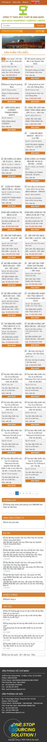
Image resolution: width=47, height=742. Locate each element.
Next (43, 42)
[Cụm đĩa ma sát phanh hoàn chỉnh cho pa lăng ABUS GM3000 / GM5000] (35, 189)
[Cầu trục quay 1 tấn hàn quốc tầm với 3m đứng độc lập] (11, 61)
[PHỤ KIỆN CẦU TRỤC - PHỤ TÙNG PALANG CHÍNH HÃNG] (23, 10)
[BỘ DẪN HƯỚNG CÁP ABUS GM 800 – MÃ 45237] (35, 324)
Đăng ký (25, 2)
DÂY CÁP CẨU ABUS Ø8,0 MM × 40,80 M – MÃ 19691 (35, 250)
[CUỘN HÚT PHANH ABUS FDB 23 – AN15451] (11, 187)
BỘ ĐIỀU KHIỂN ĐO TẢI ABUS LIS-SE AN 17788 (34, 222)
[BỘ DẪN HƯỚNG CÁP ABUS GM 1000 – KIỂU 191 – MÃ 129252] (11, 295)
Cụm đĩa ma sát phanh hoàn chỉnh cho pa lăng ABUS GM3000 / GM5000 (34, 200)
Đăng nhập (16, 2)
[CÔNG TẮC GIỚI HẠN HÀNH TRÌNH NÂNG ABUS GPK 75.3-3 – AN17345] (35, 110)
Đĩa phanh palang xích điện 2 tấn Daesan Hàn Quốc (34, 71)
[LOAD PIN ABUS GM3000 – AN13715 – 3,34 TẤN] (35, 135)
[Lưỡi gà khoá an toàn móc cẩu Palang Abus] (35, 85)
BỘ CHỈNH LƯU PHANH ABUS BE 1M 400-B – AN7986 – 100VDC (34, 174)
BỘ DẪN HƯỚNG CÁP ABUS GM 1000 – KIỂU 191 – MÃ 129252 (10, 309)
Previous (4, 42)
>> (37, 493)
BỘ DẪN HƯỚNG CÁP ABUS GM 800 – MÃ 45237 (35, 337)
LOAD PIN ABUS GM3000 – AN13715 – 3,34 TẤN (34, 145)
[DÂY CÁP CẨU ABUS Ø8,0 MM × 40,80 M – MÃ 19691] (35, 237)
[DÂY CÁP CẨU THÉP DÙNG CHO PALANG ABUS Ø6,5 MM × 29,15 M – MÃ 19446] (35, 266)
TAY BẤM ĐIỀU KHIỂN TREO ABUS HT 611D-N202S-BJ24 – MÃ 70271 (11, 339)
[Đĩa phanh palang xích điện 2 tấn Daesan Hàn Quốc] (35, 61)
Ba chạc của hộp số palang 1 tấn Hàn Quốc (34, 361)
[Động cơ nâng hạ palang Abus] (11, 85)
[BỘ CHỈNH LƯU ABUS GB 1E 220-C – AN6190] (11, 160)
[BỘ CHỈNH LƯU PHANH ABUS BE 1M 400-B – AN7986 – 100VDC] (35, 161)
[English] (37, 2)
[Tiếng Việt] (33, 2)
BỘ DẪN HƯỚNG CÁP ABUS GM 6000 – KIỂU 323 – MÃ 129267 (10, 278)
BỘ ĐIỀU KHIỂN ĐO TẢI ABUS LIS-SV (10, 222)
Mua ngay (12, 78)
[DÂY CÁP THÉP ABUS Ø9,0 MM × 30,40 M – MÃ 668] (11, 237)
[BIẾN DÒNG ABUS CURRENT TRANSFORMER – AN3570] (11, 111)
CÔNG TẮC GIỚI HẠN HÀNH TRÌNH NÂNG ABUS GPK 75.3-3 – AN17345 (35, 121)
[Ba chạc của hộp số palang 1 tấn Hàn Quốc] (35, 352)
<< (10, 493)
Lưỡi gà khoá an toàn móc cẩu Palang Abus (34, 94)
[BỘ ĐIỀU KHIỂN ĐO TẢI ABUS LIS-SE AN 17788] (35, 213)
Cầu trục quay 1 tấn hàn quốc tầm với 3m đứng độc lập (11, 72)
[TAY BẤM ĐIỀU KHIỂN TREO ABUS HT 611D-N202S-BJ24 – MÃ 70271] (11, 326)
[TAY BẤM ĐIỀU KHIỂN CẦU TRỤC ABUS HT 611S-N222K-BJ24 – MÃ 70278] (35, 297)
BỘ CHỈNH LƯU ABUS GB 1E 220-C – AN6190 (11, 169)
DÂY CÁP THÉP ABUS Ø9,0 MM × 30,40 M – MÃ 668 (11, 251)
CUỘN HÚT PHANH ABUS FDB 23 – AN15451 (11, 198)
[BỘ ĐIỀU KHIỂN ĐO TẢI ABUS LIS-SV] (11, 213)
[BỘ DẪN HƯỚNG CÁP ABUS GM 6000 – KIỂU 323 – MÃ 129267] (11, 265)
